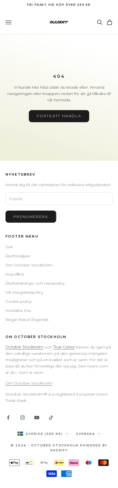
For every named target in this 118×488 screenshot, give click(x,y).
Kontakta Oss (18, 310)
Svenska (85, 434)
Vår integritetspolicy (24, 292)
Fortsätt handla (59, 116)
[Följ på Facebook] (8, 417)
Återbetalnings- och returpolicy (34, 283)
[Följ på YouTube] (37, 417)
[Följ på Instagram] (22, 417)
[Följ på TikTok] (51, 417)
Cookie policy (18, 301)
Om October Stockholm (28, 265)
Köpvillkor (14, 274)
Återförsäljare (17, 255)
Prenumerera (30, 216)
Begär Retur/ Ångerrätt (27, 319)
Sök (9, 246)
